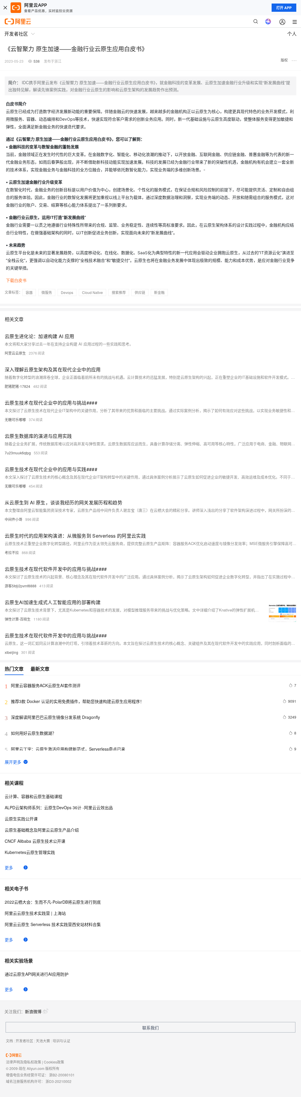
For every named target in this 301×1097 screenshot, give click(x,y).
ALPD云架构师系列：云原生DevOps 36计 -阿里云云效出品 (59, 807)
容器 (29, 292)
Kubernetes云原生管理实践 (30, 852)
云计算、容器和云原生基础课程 (33, 796)
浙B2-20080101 (62, 1074)
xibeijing (11, 652)
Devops (67, 292)
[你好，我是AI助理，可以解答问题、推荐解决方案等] (268, 21)
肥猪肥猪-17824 (17, 386)
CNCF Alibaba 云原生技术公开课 (35, 841)
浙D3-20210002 (58, 1081)
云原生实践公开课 (21, 819)
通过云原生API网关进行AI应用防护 (36, 974)
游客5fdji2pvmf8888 (20, 585)
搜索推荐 (119, 292)
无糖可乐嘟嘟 (15, 419)
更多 (9, 867)
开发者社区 (24, 1040)
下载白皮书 (16, 280)
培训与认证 (61, 1040)
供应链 (140, 292)
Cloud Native (92, 292)
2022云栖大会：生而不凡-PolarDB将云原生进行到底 (53, 902)
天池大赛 (43, 1040)
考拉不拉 (12, 552)
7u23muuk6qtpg (18, 452)
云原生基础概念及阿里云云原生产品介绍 (42, 830)
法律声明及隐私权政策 (23, 1061)
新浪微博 (33, 1011)
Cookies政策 (54, 1061)
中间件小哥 (13, 519)
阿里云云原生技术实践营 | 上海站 (35, 913)
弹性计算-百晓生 (18, 618)
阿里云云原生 (15, 352)
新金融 (159, 292)
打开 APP (284, 7)
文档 (9, 1040)
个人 (292, 33)
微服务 (46, 292)
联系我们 (150, 1027)
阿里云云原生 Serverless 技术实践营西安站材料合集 (53, 924)
